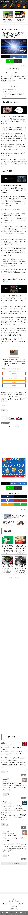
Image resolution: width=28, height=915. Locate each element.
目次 (12, 86)
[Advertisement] (14, 442)
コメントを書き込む (14, 863)
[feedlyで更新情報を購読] (20, 504)
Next (27, 17)
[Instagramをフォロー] (7, 500)
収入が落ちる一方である (10, 89)
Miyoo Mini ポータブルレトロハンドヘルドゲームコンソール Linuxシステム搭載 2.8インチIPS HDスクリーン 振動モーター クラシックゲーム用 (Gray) (13, 362)
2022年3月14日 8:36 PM (6, 804)
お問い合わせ (14, 906)
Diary (4, 423)
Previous (1, 17)
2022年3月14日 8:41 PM (8, 833)
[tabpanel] (8, 16)
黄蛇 (2, 743)
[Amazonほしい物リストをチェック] (7, 504)
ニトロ (5, 779)
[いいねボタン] (3, 410)
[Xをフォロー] (20, 496)
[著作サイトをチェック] (7, 496)
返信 (24, 775)
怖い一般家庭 (8, 91)
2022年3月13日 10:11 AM (8, 781)
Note (9, 423)
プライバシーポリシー (7, 904)
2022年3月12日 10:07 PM (7, 745)
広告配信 (21, 904)
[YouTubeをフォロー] (20, 500)
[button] (18, 61)
